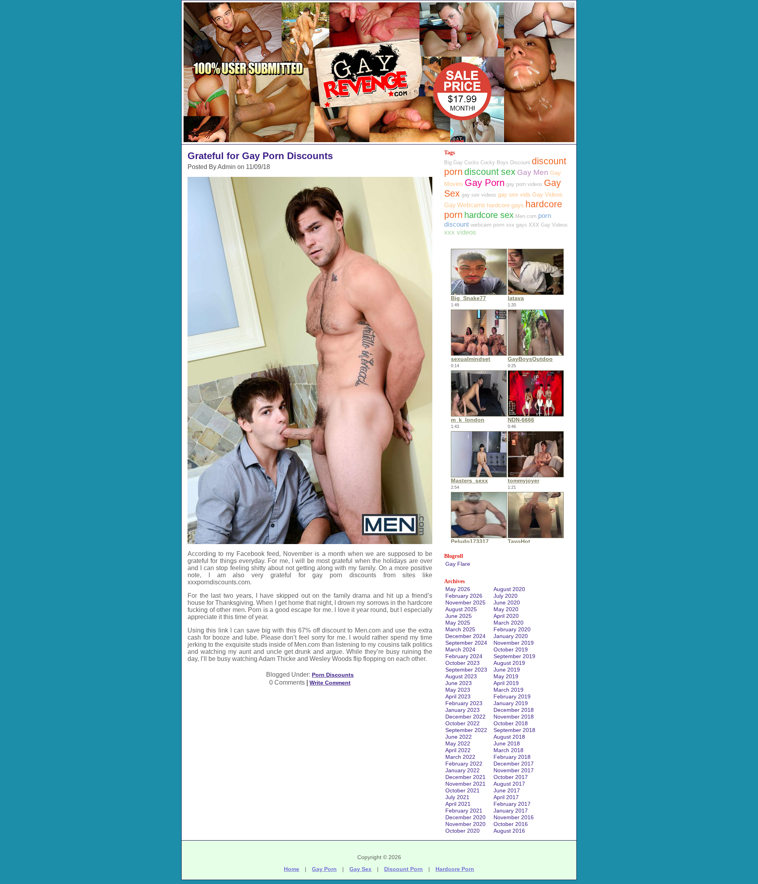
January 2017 (510, 810)
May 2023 (457, 690)
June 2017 (506, 790)
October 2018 (510, 723)
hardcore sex (489, 215)
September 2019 (514, 656)
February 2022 (463, 763)
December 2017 (513, 763)
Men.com (526, 216)
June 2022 (458, 737)
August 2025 (461, 609)
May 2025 (457, 622)
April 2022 (458, 750)
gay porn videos (524, 184)
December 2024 (465, 636)
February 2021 (463, 810)
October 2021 (462, 790)
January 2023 (462, 710)
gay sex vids (514, 194)
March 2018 (508, 750)
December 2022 (465, 716)
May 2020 (505, 609)
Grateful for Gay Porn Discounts (260, 155)
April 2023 (458, 696)
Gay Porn (485, 182)
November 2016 (513, 817)
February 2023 (463, 703)
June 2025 (458, 616)
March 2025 (460, 629)
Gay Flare (457, 564)
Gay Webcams (464, 205)
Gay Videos (547, 194)
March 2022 (460, 757)
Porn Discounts (333, 675)
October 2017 (510, 777)
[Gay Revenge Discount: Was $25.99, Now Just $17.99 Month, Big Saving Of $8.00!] (379, 142)
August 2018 (509, 737)
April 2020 (506, 616)
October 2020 (462, 831)
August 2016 (509, 831)
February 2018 (512, 757)
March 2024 (460, 649)
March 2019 (508, 690)
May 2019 (505, 676)
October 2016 (510, 824)
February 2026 (463, 596)
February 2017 (512, 804)
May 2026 (457, 589)
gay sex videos (479, 195)
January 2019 (510, 703)
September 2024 (466, 643)
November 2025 (465, 602)
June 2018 (506, 743)
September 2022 (466, 730)
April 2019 (506, 683)
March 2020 (508, 622)
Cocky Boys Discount (505, 162)
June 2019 (506, 669)
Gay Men (532, 172)
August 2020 (509, 589)
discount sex (490, 172)
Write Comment (330, 682)
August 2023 (461, 676)
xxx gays (516, 225)
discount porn (403, 869)
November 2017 (513, 770)
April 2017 (506, 797)
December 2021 (465, 777)
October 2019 (510, 649)
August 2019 (509, 663)
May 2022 (457, 743)
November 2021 (465, 784)
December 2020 (465, 817)
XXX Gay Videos (548, 225)
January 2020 (510, 636)
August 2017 (509, 784)
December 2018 (513, 710)
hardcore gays (505, 205)
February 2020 (512, 629)
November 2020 (465, 824)
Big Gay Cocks (461, 162)
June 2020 (506, 602)
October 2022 (462, 723)
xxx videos (460, 232)
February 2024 (463, 656)
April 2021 (458, 804)
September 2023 (466, 669)
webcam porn (488, 224)
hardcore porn (454, 869)
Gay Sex (360, 869)
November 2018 (513, 716)
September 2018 (514, 730)
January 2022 (462, 770)
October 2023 (462, 663)
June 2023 (458, 683)
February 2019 (512, 696)
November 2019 (513, 643)
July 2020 (505, 596)
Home (291, 869)
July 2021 (457, 797)
